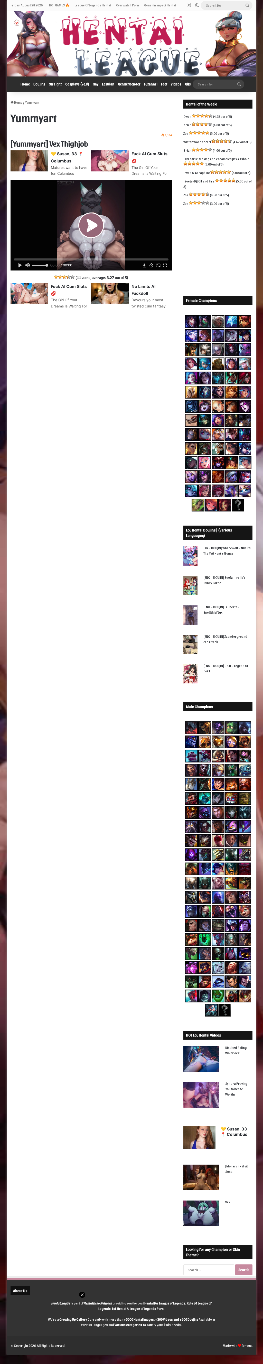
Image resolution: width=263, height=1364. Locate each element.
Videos (176, 84)
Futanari (150, 84)
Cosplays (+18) (77, 84)
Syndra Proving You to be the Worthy (236, 1088)
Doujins (39, 84)
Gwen (187, 116)
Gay (95, 84)
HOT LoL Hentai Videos (203, 1035)
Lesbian (108, 84)
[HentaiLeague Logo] (132, 44)
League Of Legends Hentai (92, 5)
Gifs (188, 84)
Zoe (185, 133)
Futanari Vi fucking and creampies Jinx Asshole (216, 159)
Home (25, 84)
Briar (187, 125)
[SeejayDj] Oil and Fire (198, 181)
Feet (164, 84)
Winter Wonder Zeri (197, 142)
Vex (227, 1202)
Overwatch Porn (127, 5)
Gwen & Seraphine (196, 173)
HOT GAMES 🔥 (59, 5)
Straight (55, 84)
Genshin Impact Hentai (160, 5)
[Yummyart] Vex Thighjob (49, 143)
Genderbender (129, 84)
